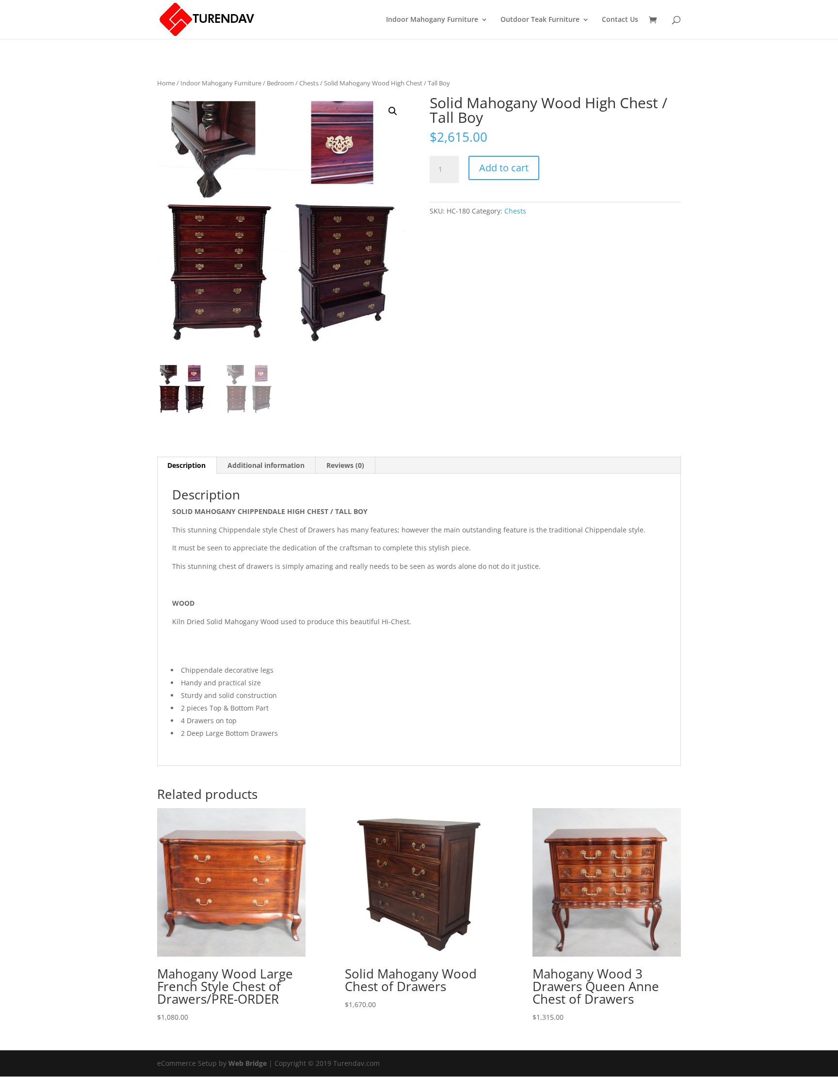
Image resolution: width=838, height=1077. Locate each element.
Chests (309, 83)
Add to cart (504, 167)
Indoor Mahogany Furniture (432, 20)
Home (166, 83)
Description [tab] (186, 465)
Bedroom (280, 83)
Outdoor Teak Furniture (540, 20)
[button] (393, 111)
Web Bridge (247, 1063)
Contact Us (620, 20)
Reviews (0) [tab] (345, 465)
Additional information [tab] (266, 465)
